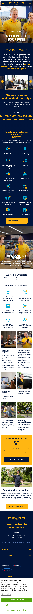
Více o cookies (6, 594)
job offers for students (16, 506)
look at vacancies (13, 221)
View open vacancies (16, 460)
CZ (30, 3)
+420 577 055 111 (16, 538)
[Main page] (16, 3)
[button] (30, 81)
